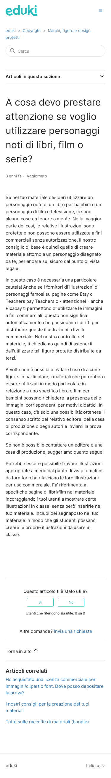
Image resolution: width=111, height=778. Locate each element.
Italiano (94, 765)
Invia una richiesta (73, 631)
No (71, 602)
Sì (40, 602)
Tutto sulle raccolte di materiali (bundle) (47, 721)
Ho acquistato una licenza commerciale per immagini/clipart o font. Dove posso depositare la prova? (55, 686)
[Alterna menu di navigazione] (100, 10)
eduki (11, 30)
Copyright (32, 30)
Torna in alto (19, 651)
